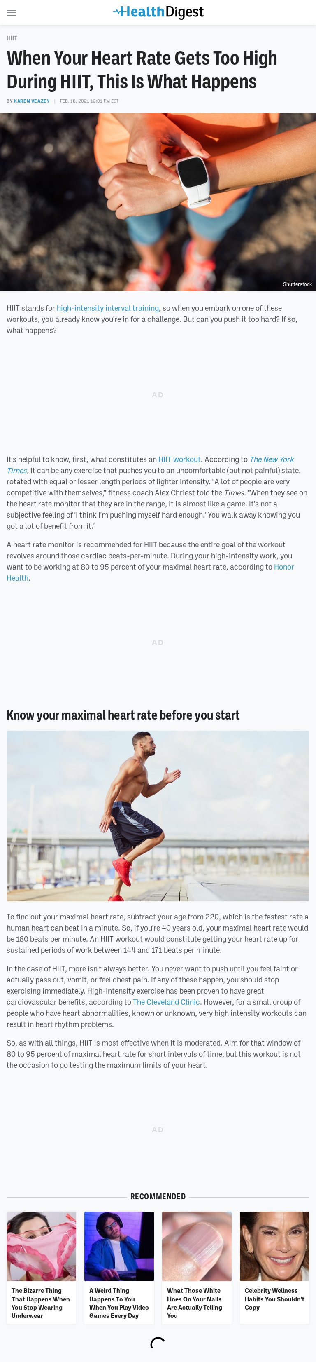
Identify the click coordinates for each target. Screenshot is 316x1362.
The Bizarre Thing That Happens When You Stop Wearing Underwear (41, 1303)
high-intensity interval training (108, 307)
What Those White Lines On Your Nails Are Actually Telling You (194, 1303)
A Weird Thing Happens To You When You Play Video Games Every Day (119, 1303)
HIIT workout (179, 459)
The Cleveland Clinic (166, 1001)
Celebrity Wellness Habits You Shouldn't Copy (274, 1298)
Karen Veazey (32, 101)
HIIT (12, 38)
